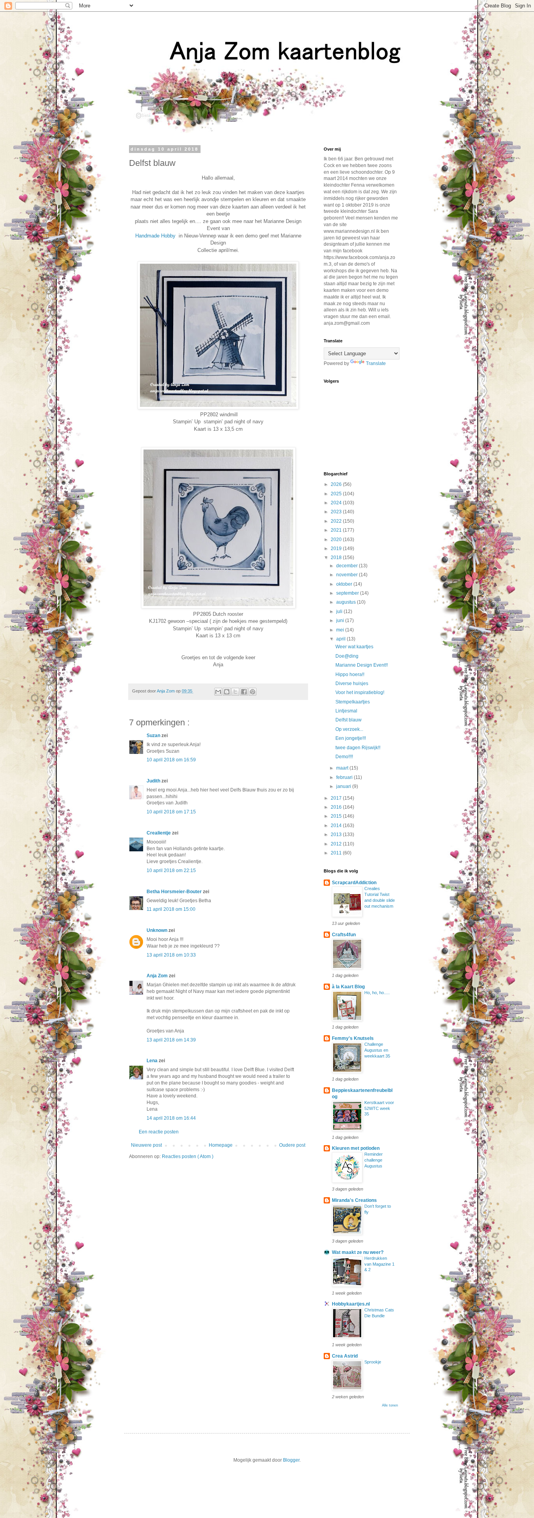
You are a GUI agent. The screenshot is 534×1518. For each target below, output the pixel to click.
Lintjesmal (346, 711)
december (347, 565)
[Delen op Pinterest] (252, 692)
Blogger (291, 1460)
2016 (337, 807)
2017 (337, 798)
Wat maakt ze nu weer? (357, 1252)
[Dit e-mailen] (218, 692)
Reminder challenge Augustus (373, 1160)
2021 (337, 530)
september (348, 593)
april (341, 639)
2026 (337, 484)
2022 (337, 521)
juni (340, 620)
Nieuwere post (146, 1145)
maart (342, 768)
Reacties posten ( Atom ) (187, 1156)
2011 (337, 853)
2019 (337, 548)
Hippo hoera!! (349, 674)
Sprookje (372, 1362)
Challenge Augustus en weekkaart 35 (377, 1050)
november (347, 574)
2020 (337, 539)
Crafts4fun (344, 934)
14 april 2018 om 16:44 (171, 1118)
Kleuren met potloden (356, 1148)
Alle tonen (390, 1405)
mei (340, 630)
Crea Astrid (345, 1356)
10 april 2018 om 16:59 (171, 760)
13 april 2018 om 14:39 (171, 1040)
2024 (337, 502)
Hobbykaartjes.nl (351, 1304)
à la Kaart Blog (348, 986)
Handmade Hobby (155, 236)
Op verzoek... (349, 729)
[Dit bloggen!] (227, 692)
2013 (337, 834)
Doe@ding (346, 656)
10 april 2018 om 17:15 (171, 812)
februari (345, 777)
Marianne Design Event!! (361, 665)
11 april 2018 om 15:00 (171, 909)
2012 (337, 844)
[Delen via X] (235, 692)
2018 (337, 557)
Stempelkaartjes (352, 702)
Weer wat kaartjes (354, 646)
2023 (337, 511)
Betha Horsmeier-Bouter (175, 891)
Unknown (157, 930)
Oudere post (292, 1145)
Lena (153, 1060)
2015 (337, 816)
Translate (376, 363)
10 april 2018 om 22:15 (171, 870)
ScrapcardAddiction (354, 882)
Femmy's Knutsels (353, 1038)
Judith (154, 781)
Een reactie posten (159, 1132)
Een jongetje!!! (350, 738)
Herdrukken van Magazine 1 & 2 (379, 1264)
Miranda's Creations (354, 1200)
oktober (344, 584)
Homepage (221, 1145)
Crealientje (159, 833)
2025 (337, 493)
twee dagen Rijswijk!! (357, 747)
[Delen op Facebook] (244, 692)
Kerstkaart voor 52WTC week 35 (379, 1108)
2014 (337, 825)
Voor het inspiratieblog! (359, 692)
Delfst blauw (348, 720)
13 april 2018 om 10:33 (171, 955)
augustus (346, 602)
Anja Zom (158, 975)
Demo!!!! (344, 756)
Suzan (154, 735)
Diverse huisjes (351, 683)
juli (340, 611)
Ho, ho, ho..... (377, 992)
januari (344, 786)
